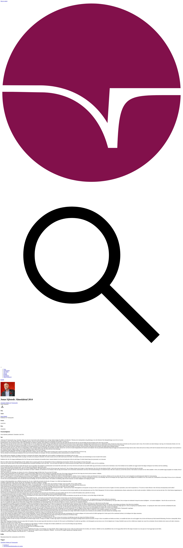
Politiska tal (8, 402)
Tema (4, 369)
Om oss (5, 373)
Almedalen (3, 402)
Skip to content (4, 1)
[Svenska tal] (91, 183)
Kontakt (5, 374)
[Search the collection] (91, 365)
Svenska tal (6, 544)
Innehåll (2, 379)
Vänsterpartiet (14, 402)
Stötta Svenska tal (7, 377)
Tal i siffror (5, 371)
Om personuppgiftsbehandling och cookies (13, 546)
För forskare (6, 375)
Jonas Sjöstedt (4, 416)
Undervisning (6, 370)
